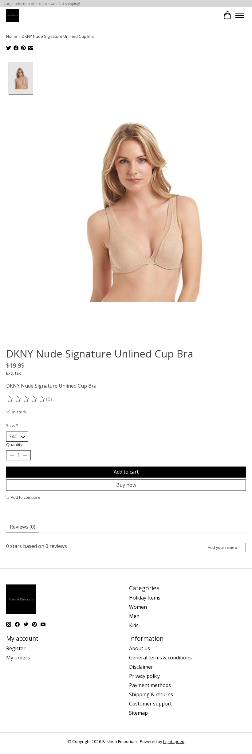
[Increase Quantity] (25, 455)
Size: (12, 425)
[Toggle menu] (240, 15)
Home (11, 36)
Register (16, 648)
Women (138, 607)
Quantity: (14, 444)
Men (134, 616)
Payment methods (150, 685)
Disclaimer (141, 666)
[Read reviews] (26, 399)
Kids (134, 625)
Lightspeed (173, 741)
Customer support (150, 703)
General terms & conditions (160, 657)
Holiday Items (144, 597)
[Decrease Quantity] (12, 455)
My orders (18, 657)
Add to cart (126, 471)
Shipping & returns (151, 694)
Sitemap (138, 712)
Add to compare (25, 497)
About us (139, 648)
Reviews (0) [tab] (22, 526)
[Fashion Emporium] (12, 15)
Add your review (223, 547)
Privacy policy (144, 676)
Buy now (126, 485)
